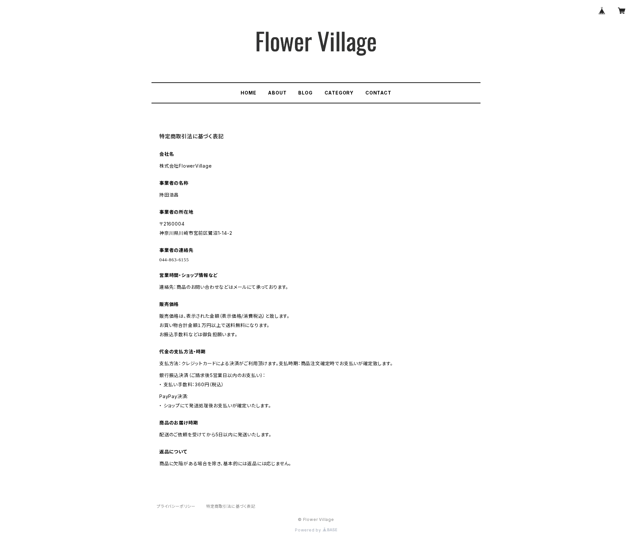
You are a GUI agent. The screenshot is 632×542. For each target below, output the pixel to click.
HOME (248, 92)
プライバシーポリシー (176, 506)
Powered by (309, 530)
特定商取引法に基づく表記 (230, 506)
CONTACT (378, 92)
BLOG (305, 92)
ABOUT (277, 92)
